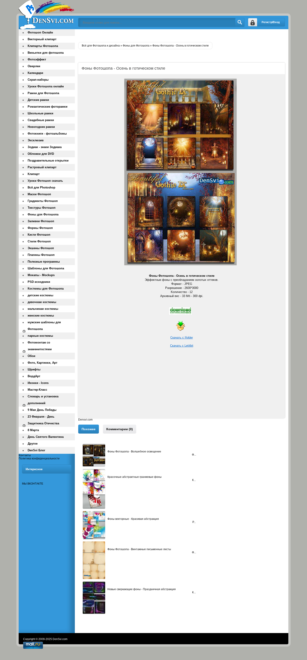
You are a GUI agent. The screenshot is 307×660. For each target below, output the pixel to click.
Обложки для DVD (41, 153)
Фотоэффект (37, 59)
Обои (31, 356)
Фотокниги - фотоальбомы (47, 133)
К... (194, 480)
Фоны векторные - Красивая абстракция (133, 518)
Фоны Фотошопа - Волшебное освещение (134, 451)
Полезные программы (44, 261)
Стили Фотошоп (39, 241)
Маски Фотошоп (39, 194)
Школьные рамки (40, 113)
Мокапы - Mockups (41, 275)
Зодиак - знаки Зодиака (45, 147)
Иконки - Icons (38, 383)
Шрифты (34, 369)
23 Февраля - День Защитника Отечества (43, 420)
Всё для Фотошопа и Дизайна (47, 14)
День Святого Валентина (46, 437)
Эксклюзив (36, 140)
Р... (194, 522)
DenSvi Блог (36, 450)
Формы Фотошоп (40, 228)
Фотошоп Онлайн (40, 32)
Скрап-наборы (38, 79)
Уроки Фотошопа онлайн (46, 86)
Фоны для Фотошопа (43, 214)
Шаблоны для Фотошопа (46, 268)
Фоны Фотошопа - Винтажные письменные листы (139, 549)
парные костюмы (40, 335)
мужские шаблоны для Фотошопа (44, 326)
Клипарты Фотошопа (43, 46)
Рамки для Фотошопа (43, 93)
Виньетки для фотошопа (46, 52)
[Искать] (240, 22)
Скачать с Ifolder (181, 337)
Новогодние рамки (41, 126)
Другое (33, 443)
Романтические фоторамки (47, 106)
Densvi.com (85, 419)
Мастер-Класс (37, 389)
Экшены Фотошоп (41, 248)
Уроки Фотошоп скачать (45, 180)
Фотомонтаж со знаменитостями (40, 346)
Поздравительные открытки (48, 160)
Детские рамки (38, 100)
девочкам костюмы (42, 302)
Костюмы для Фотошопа (46, 288)
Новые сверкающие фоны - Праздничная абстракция (141, 589)
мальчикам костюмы (43, 308)
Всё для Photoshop (41, 187)
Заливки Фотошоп (41, 221)
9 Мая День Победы (42, 410)
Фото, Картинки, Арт (42, 362)
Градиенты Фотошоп (43, 201)
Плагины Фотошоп (41, 255)
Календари (35, 73)
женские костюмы (41, 315)
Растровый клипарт (42, 167)
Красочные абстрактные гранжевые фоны (134, 476)
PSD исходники (39, 281)
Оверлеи (34, 66)
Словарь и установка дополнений (43, 400)
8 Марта (33, 430)
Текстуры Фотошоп (42, 207)
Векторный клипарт (42, 39)
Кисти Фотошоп (39, 234)
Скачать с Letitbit (181, 345)
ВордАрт (34, 376)
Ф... (194, 454)
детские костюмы (40, 295)
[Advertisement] (182, 386)
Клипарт (34, 174)
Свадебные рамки (41, 120)
